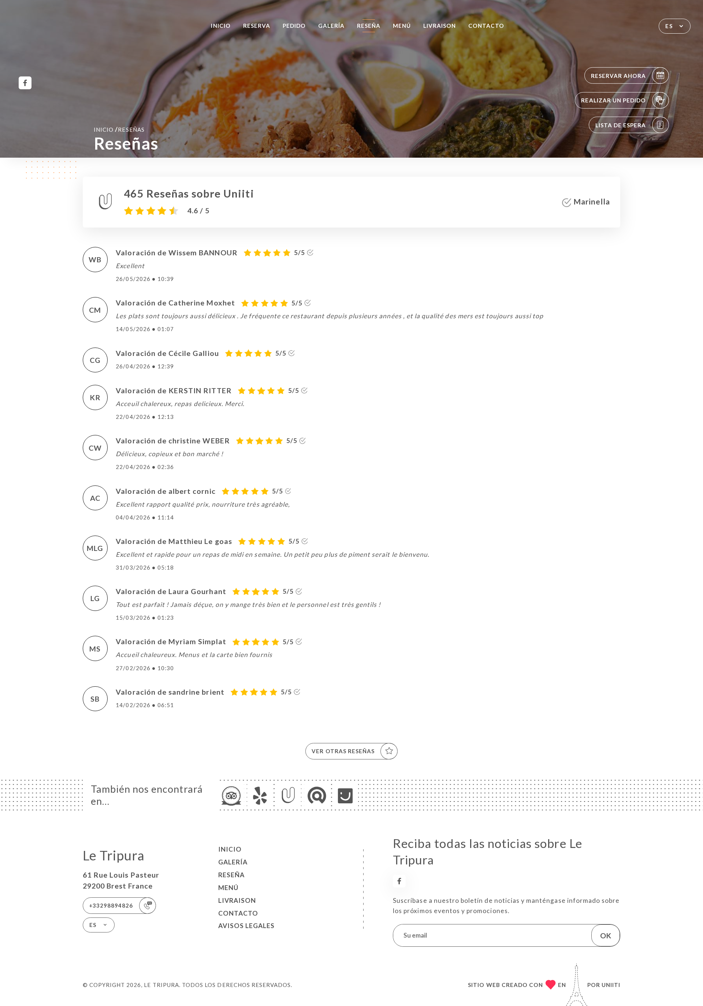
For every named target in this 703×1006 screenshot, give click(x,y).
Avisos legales (246, 926)
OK (605, 935)
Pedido (294, 25)
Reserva (256, 25)
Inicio (220, 25)
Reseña (368, 25)
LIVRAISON (439, 25)
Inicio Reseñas (119, 129)
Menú (402, 25)
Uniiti (611, 984)
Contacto (486, 25)
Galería (331, 25)
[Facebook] (25, 82)
